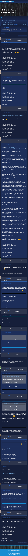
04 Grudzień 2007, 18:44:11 (6, 315)
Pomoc (9, 550)
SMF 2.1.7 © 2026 (11, 553)
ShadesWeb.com (17, 554)
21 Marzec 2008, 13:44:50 (6, 490)
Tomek (7, 310)
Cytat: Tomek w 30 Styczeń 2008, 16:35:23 (11, 376)
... (15, 33)
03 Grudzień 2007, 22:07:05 (6, 264)
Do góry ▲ (18, 550)
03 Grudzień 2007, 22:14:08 (6, 283)
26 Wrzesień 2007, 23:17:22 (7, 77)
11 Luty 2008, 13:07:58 (6, 441)
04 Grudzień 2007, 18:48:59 (6, 332)
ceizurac (8, 39)
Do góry (3, 540)
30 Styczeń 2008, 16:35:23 (6, 358)
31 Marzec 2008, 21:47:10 (6, 517)
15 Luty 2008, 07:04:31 (5, 466)
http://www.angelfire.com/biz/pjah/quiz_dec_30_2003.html (13, 115)
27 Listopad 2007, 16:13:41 (6, 112)
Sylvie (19, 24)
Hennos (8, 260)
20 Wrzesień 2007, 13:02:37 (6, 44)
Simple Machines (17, 553)
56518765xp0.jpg (6, 448)
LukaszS (8, 395)
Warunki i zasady (13, 550)
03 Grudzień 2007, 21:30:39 (6, 144)
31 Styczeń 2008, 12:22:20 (6, 400)
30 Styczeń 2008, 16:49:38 (6, 373)
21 (16, 33)
